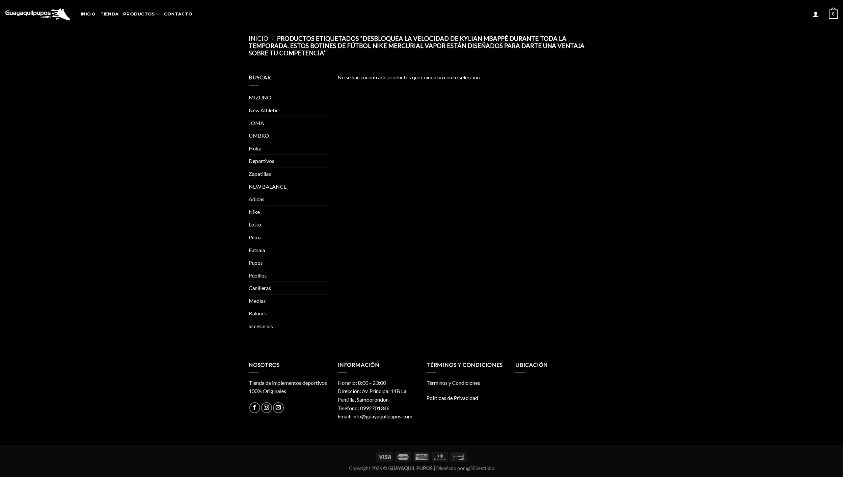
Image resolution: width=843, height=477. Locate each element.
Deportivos (261, 161)
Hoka (255, 148)
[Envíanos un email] (278, 407)
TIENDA (109, 14)
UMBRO (259, 135)
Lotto (255, 224)
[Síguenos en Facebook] (254, 407)
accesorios (261, 326)
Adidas (256, 199)
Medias (257, 301)
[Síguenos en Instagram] (266, 407)
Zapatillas (260, 174)
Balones (258, 313)
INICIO (88, 14)
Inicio (258, 38)
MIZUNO (260, 97)
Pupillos (258, 275)
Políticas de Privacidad (452, 398)
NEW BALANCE (267, 186)
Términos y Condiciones (453, 383)
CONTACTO (178, 14)
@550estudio (480, 468)
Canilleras (260, 288)
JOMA (256, 123)
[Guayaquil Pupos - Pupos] (38, 14)
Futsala (257, 250)
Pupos (256, 262)
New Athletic (264, 110)
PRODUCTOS (139, 14)
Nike (254, 212)
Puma (255, 237)
